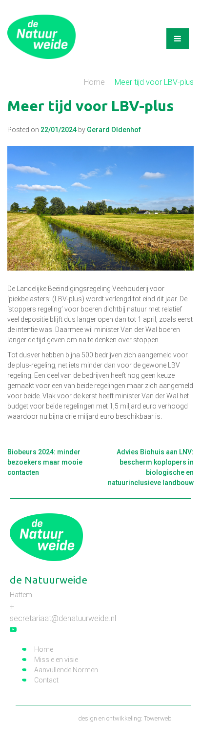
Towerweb (158, 718)
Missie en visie (56, 659)
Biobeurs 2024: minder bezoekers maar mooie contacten (44, 462)
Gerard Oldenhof (114, 130)
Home (94, 82)
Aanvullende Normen (66, 670)
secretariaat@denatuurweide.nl (63, 618)
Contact (46, 680)
